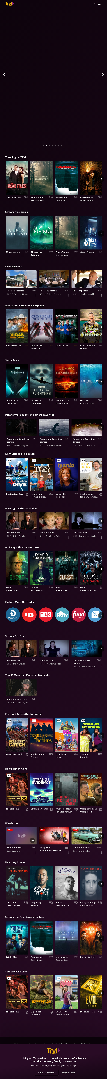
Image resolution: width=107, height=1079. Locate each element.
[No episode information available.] (69, 852)
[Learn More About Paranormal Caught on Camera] (36, 444)
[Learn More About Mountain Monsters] (36, 704)
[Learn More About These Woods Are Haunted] (102, 665)
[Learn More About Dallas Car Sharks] (102, 852)
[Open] (99, 4)
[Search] (94, 4)
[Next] (103, 74)
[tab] (43, 145)
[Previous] (4, 74)
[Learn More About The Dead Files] (36, 537)
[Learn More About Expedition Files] (36, 852)
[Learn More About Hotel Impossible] (36, 295)
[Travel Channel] (9, 4)
